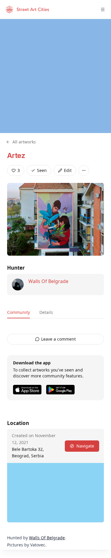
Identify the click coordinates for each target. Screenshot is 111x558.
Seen (42, 170)
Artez (16, 155)
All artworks (24, 142)
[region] (55, 76)
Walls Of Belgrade (48, 281)
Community (18, 312)
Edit (68, 170)
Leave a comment (58, 339)
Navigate (85, 446)
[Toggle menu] (103, 9)
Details (46, 312)
